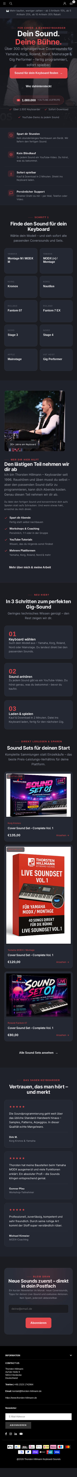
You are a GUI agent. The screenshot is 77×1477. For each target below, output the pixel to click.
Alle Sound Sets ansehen (38, 1052)
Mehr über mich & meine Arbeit (30, 567)
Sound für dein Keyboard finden (39, 72)
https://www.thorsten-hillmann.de (21, 1398)
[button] (71, 3)
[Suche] (11, 3)
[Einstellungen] (64, 3)
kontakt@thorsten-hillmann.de (27, 1391)
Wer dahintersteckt (38, 86)
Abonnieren (38, 1322)
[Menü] (4, 3)
